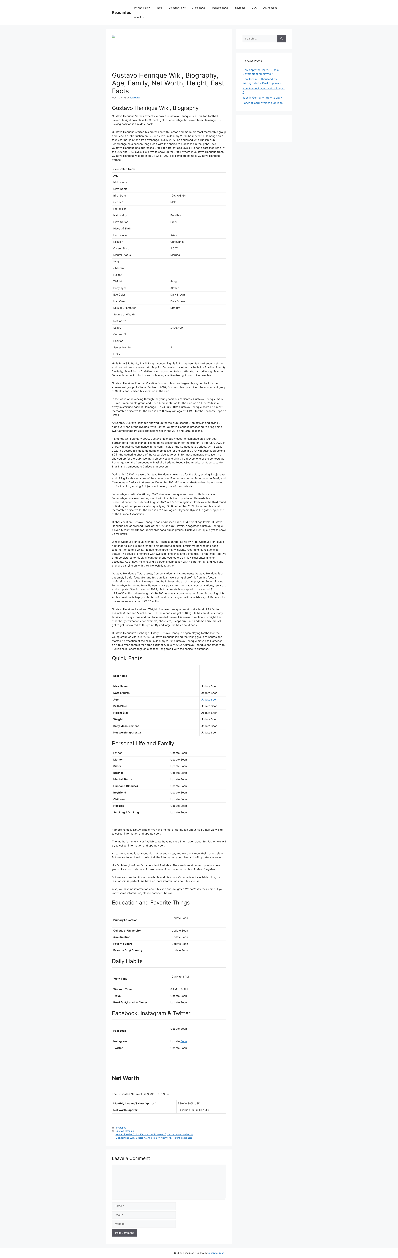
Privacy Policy (142, 7)
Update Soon (209, 699)
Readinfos (121, 12)
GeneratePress (215, 1252)
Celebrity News (177, 7)
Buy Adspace (270, 7)
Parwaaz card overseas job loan (263, 102)
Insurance (240, 7)
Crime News (198, 7)
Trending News (220, 7)
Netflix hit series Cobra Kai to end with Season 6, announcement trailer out (154, 1134)
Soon (183, 1041)
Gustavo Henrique (125, 1131)
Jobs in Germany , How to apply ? (264, 97)
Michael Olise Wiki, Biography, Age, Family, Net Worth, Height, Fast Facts (154, 1137)
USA (254, 7)
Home (159, 7)
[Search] (281, 38)
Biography (121, 1127)
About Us (139, 17)
